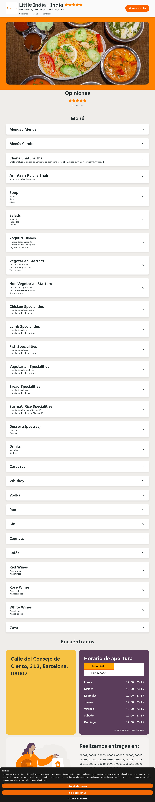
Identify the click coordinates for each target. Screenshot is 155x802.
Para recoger (99, 673)
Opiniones (23, 14)
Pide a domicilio (137, 8)
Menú (35, 14)
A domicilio (99, 666)
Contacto (47, 14)
